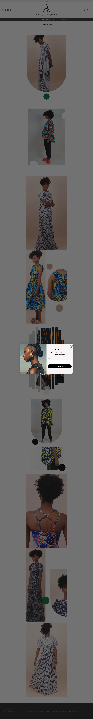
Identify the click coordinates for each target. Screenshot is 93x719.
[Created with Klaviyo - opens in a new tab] (46, 374)
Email (49, 358)
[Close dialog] (71, 346)
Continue (60, 366)
